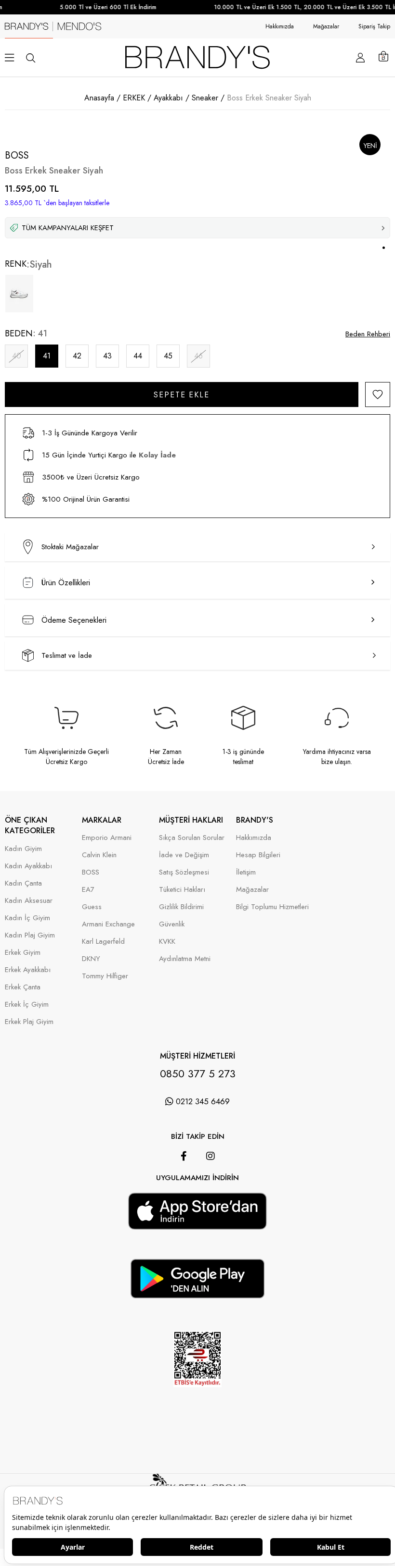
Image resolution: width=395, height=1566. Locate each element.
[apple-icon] (197, 1223)
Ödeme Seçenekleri (73, 620)
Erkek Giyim (22, 953)
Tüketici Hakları (182, 890)
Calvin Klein (99, 855)
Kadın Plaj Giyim (30, 935)
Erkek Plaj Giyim (29, 1022)
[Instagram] (210, 1156)
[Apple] (184, 1188)
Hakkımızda (279, 26)
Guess (92, 907)
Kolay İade (157, 455)
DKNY (91, 959)
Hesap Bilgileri (258, 855)
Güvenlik (171, 924)
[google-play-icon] (197, 1292)
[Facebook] (184, 1156)
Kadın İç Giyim (27, 918)
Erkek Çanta (22, 987)
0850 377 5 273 (198, 1073)
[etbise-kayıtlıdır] (197, 1400)
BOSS (90, 872)
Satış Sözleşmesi (184, 872)
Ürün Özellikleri (65, 582)
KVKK (167, 942)
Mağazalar (326, 26)
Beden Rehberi (367, 334)
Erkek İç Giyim (27, 1004)
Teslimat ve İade (66, 655)
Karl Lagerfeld (103, 942)
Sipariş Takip (374, 26)
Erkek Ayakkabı (28, 970)
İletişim (246, 872)
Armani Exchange (108, 924)
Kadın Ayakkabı (28, 866)
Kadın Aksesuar (29, 901)
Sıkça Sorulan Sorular (191, 838)
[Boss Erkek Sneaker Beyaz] (19, 293)
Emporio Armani (107, 838)
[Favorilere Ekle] (377, 394)
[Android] (211, 1188)
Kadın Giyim (23, 849)
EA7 (88, 890)
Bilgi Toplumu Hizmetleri (272, 907)
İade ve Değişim (184, 855)
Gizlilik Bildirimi (181, 907)
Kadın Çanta (23, 883)
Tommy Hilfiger (105, 976)
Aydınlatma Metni (185, 959)
